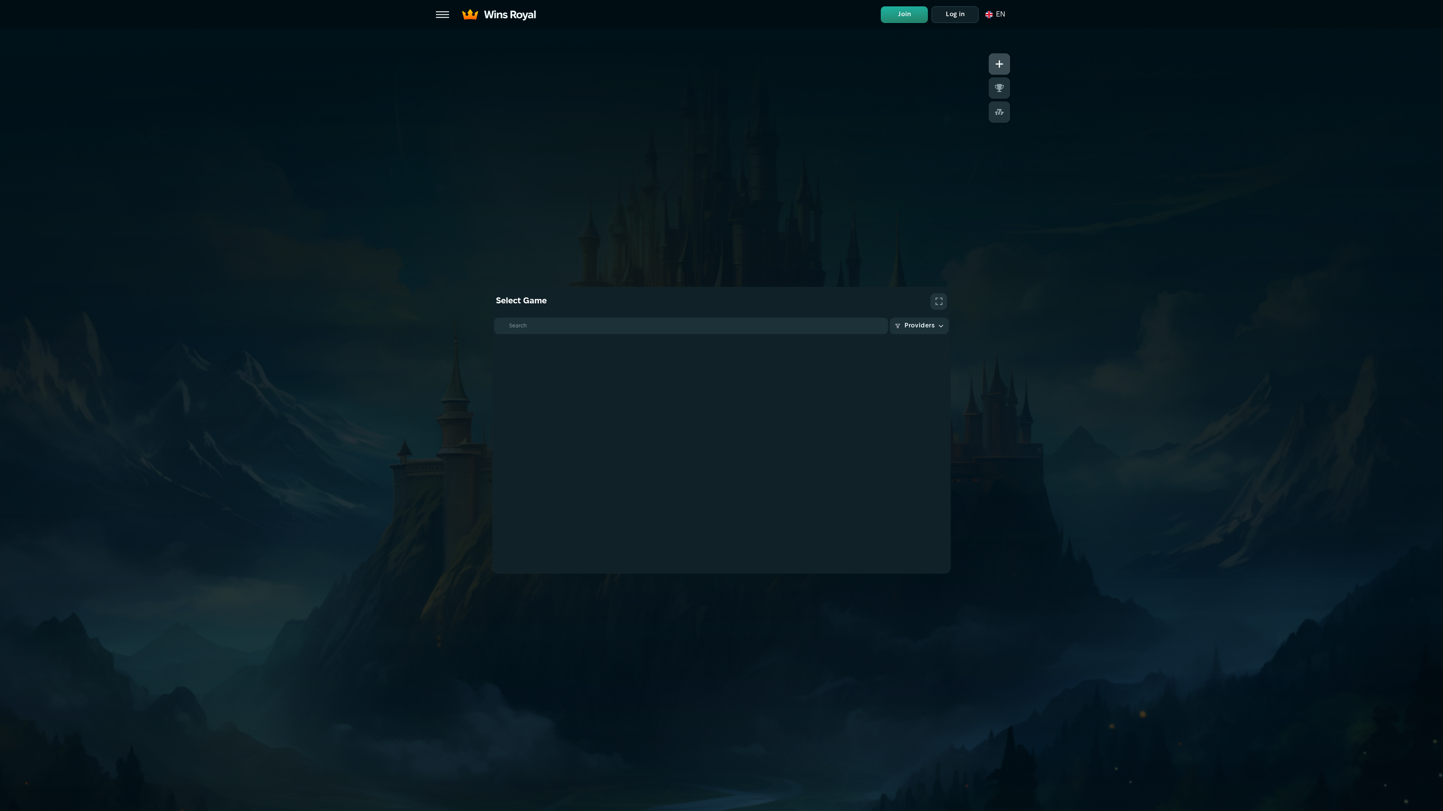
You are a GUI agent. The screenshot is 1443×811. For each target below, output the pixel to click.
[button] (994, 15)
